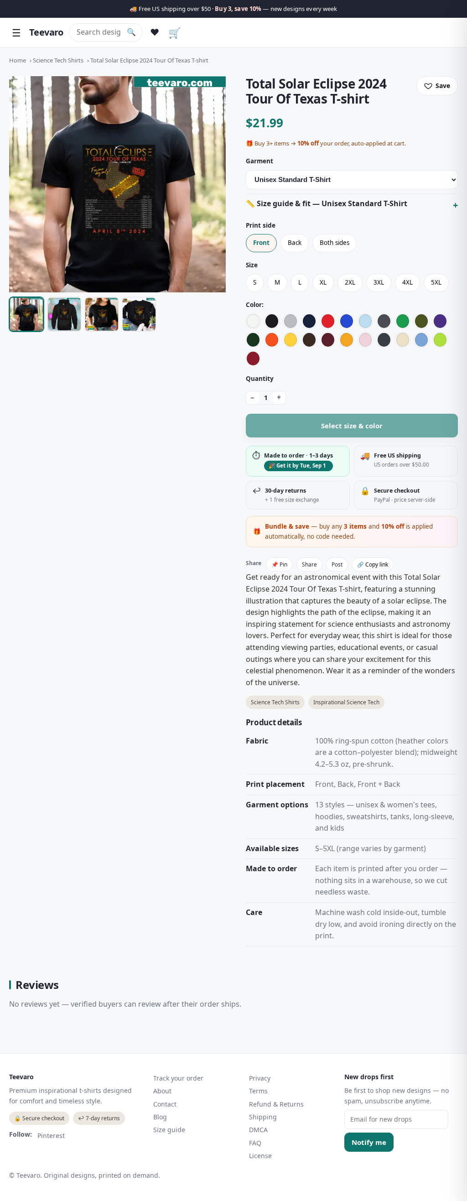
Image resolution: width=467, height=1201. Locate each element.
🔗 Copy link (372, 564)
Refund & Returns (276, 1104)
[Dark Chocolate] (309, 340)
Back (294, 243)
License (260, 1155)
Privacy (259, 1078)
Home (17, 60)
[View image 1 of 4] (26, 314)
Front (261, 243)
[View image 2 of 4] (64, 314)
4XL (407, 282)
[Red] (328, 321)
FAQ (255, 1143)
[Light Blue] (365, 321)
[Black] (272, 321)
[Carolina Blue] (421, 340)
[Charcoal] (384, 321)
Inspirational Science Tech (346, 702)
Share (309, 564)
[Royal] (346, 321)
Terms (258, 1091)
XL (323, 282)
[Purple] (440, 321)
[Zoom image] (117, 184)
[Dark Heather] (384, 340)
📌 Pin (279, 564)
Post (337, 564)
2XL (350, 282)
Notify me (369, 1142)
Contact (164, 1104)
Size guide (169, 1129)
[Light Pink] (365, 340)
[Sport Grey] (290, 321)
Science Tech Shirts (58, 60)
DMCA (258, 1129)
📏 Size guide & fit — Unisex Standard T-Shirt (326, 203)
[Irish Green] (402, 321)
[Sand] (402, 340)
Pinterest (51, 1135)
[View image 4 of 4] (139, 314)
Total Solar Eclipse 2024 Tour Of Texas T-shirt (149, 60)
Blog (160, 1117)
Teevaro (46, 32)
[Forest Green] (253, 340)
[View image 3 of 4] (102, 314)
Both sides (334, 243)
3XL (379, 282)
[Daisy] (290, 340)
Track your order (178, 1078)
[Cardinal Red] (253, 358)
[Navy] (309, 321)
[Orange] (272, 340)
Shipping (263, 1117)
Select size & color (352, 425)
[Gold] (346, 340)
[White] (253, 321)
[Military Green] (421, 321)
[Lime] (440, 340)
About (162, 1091)
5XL (436, 282)
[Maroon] (328, 340)
